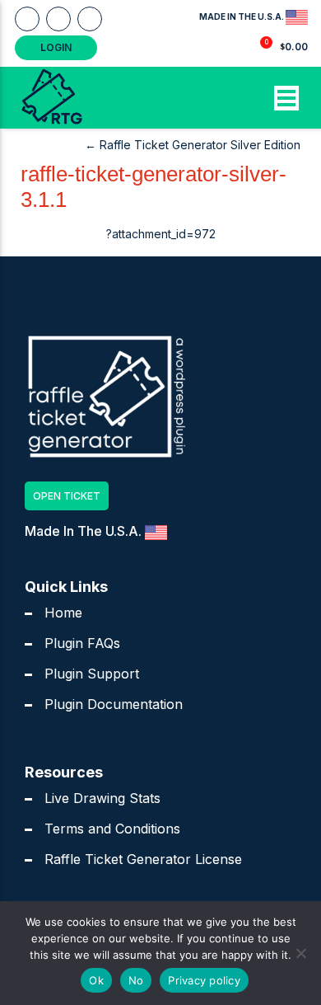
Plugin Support (91, 673)
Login (56, 47)
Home (63, 612)
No (136, 980)
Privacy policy (204, 980)
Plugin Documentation (113, 704)
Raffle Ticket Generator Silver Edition (192, 145)
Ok (96, 980)
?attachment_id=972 (161, 234)
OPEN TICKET (66, 496)
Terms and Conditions (112, 828)
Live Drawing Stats (102, 798)
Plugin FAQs (82, 643)
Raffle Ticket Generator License (143, 859)
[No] (300, 953)
